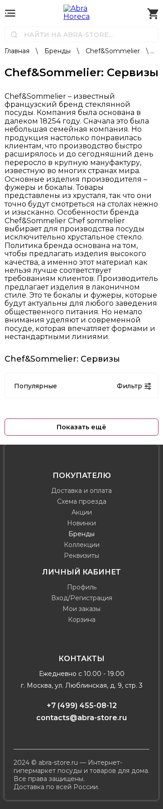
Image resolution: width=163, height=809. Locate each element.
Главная (18, 51)
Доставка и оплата (81, 490)
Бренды (58, 51)
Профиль (81, 587)
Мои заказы (81, 608)
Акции (82, 512)
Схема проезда (81, 501)
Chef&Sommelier (114, 51)
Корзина (82, 619)
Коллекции (82, 544)
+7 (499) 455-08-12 (82, 705)
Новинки (81, 523)
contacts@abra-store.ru (81, 717)
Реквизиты (81, 555)
